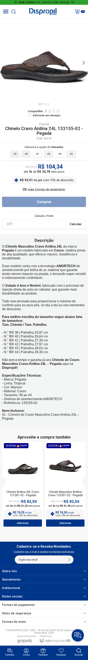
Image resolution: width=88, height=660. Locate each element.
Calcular (76, 224)
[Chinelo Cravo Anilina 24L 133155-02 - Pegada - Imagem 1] (44, 63)
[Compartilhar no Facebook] (45, 111)
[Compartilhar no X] (54, 111)
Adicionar (23, 523)
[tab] (39, 104)
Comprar (44, 202)
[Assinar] (69, 559)
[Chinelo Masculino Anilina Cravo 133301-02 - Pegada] (65, 484)
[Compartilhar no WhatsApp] (50, 111)
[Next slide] (83, 63)
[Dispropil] (42, 11)
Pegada (44, 124)
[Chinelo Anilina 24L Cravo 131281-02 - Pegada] (22, 484)
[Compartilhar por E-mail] (58, 111)
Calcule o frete (44, 215)
